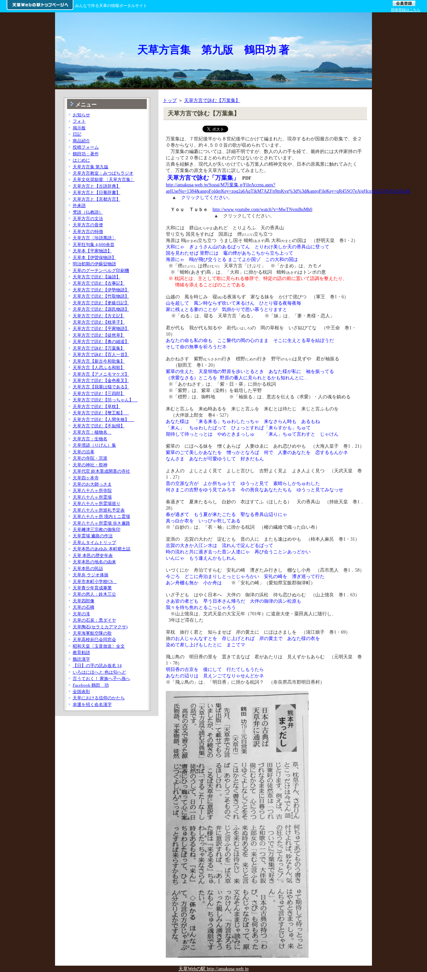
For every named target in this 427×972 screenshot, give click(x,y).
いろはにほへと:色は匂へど (99, 672)
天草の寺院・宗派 (90, 458)
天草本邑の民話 (88, 568)
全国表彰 (81, 691)
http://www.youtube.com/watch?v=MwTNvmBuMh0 (262, 209)
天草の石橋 (83, 607)
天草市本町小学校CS (95, 581)
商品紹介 (81, 140)
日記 (77, 134)
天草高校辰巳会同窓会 (94, 639)
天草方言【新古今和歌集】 (99, 361)
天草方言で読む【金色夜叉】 (101, 380)
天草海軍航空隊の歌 (92, 633)
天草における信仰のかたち (99, 697)
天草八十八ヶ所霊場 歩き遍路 (101, 523)
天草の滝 (81, 613)
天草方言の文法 (88, 218)
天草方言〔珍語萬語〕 (94, 237)
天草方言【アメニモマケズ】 (101, 374)
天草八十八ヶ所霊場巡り (96, 503)
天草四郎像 (83, 600)
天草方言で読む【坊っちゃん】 (105, 399)
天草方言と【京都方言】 (96, 199)
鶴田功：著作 (86, 153)
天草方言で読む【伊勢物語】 (101, 289)
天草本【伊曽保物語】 (94, 257)
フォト (79, 121)
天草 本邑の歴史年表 (93, 555)
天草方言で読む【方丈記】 (99, 315)
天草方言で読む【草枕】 (96, 406)
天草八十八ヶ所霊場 (92, 497)
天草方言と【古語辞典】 (96, 186)
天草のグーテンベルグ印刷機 (101, 270)
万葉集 (232, 184)
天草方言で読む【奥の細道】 (101, 341)
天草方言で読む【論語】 (96, 276)
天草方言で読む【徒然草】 (99, 335)
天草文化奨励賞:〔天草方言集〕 (104, 179)
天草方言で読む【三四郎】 (99, 393)
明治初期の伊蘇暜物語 (94, 263)
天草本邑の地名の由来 (94, 561)
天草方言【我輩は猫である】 (101, 386)
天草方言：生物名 (90, 438)
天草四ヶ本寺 (86, 477)
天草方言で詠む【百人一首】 (101, 354)
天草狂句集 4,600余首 (93, 244)
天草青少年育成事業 (92, 587)
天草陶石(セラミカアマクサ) (100, 626)
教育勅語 (81, 652)
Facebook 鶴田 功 (91, 685)
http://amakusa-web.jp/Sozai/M (195, 184)
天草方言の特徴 (88, 231)
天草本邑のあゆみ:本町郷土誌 (101, 548)
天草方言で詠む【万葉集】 (212, 100)
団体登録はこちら (405, 10)
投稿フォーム (86, 147)
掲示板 (79, 127)
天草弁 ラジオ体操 (90, 574)
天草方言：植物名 (92, 432)
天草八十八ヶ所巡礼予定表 (99, 510)
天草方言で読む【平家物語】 (101, 328)
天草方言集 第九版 (90, 166)
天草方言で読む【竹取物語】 (101, 296)
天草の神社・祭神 (90, 464)
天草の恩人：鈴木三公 (94, 594)
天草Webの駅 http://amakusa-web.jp (213, 968)
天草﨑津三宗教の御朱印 (96, 529)
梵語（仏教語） (88, 212)
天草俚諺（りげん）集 (94, 445)
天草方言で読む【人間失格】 (103, 419)
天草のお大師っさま (92, 484)
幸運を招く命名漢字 (92, 704)
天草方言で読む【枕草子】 (99, 322)
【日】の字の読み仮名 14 (97, 665)
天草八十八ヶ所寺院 (92, 490)
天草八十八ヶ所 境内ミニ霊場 (101, 516)
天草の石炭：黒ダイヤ (94, 620)
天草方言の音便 (88, 224)
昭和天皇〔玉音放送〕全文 (99, 646)
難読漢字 (81, 659)
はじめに (81, 160)
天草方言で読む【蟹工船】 (101, 412)
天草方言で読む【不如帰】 (99, 425)
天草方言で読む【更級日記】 (101, 302)
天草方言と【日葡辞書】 (96, 192)
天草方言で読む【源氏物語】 (101, 309)
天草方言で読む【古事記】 (99, 283)
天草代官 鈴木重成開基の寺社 (101, 471)
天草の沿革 (83, 451)
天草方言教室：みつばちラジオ (103, 173)
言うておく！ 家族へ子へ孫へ (101, 678)
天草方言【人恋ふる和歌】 (99, 367)
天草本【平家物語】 (92, 250)
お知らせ (81, 114)
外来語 (79, 205)
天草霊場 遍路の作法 (93, 535)
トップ (170, 100)
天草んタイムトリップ (94, 542)
